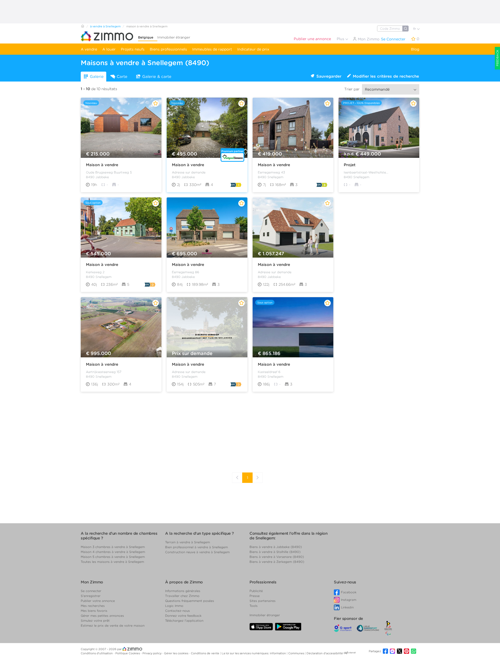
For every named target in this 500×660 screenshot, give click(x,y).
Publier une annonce (312, 39)
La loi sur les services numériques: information (254, 653)
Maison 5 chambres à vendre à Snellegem (113, 557)
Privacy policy (152, 653)
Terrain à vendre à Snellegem (187, 542)
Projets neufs (133, 49)
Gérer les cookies (176, 653)
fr (415, 29)
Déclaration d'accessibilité (325, 653)
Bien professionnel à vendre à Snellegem (196, 547)
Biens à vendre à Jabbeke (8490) (275, 547)
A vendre (89, 49)
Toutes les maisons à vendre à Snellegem (112, 562)
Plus (341, 39)
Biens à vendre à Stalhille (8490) (275, 552)
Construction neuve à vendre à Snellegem (197, 552)
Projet (349, 165)
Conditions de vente (205, 653)
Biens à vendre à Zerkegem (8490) (276, 562)
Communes (296, 653)
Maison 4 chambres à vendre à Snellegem (113, 552)
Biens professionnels (168, 49)
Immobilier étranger (173, 37)
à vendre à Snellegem (105, 26)
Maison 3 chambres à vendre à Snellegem (113, 547)
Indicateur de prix (253, 49)
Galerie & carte (156, 76)
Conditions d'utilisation (97, 653)
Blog (415, 49)
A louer (109, 49)
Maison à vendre (102, 165)
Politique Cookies (128, 653)
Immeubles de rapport (212, 49)
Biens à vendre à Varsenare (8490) (276, 557)
